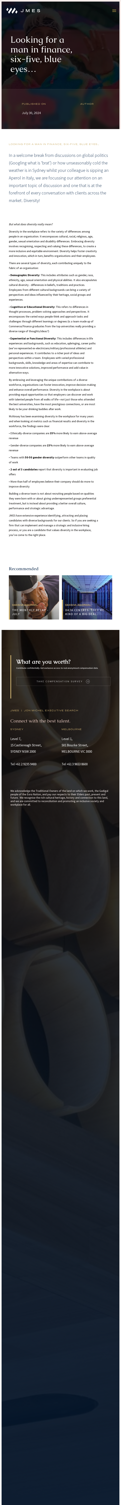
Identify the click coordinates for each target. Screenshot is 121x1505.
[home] (24, 10)
